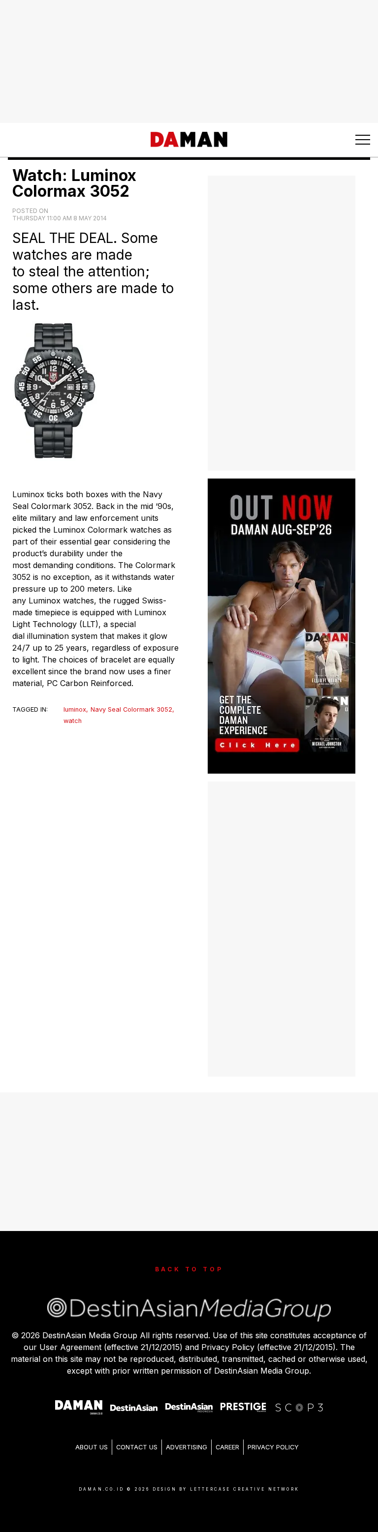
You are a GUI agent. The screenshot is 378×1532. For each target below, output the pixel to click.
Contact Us (137, 1447)
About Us (91, 1447)
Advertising (186, 1447)
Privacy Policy (273, 1447)
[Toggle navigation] (362, 140)
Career (227, 1447)
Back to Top (189, 1269)
